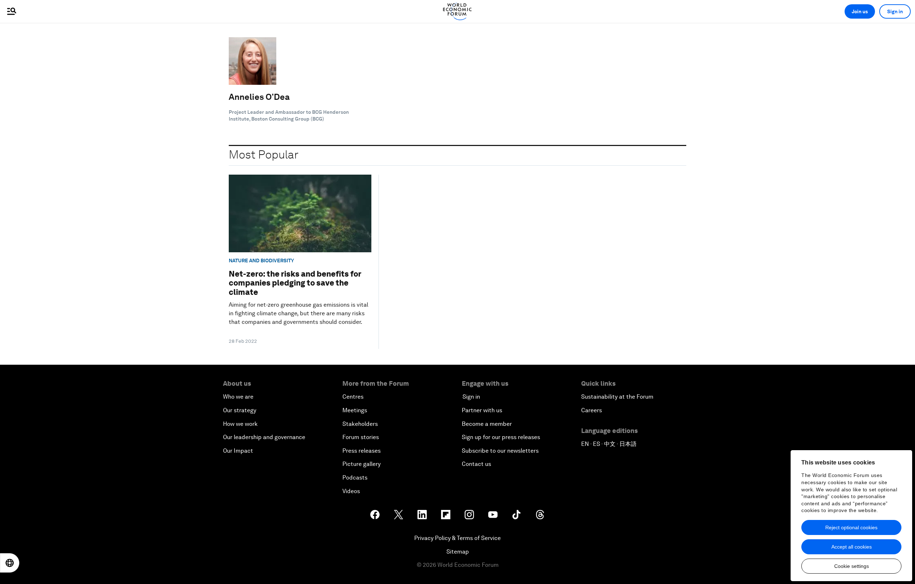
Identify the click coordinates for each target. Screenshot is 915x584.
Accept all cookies (851, 547)
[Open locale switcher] (9, 563)
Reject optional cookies (851, 527)
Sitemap (457, 551)
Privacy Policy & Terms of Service (457, 538)
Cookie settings (851, 566)
